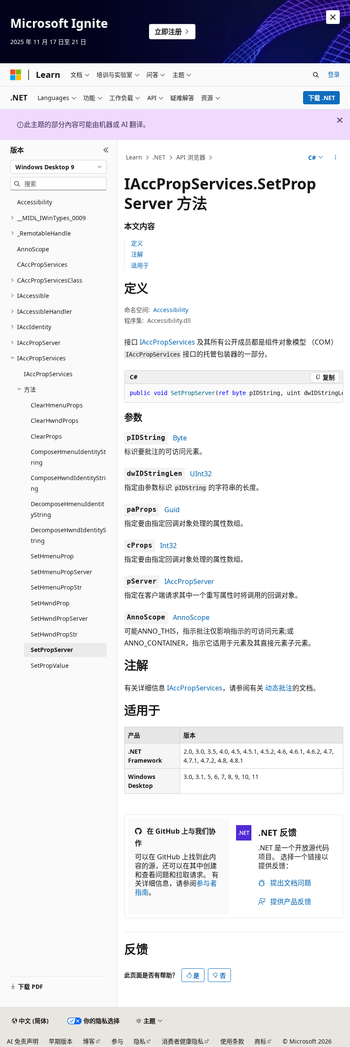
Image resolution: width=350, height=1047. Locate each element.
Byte (180, 437)
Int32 (168, 545)
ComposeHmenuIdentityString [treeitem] (68, 457)
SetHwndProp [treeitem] (50, 603)
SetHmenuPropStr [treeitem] (56, 587)
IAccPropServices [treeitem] (48, 374)
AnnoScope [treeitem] (33, 249)
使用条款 (232, 1041)
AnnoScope (191, 617)
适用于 (140, 265)
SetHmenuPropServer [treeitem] (61, 572)
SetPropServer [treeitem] (52, 650)
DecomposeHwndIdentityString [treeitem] (68, 535)
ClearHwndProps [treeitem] (55, 420)
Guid (172, 509)
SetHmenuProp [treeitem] (52, 556)
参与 (117, 1041)
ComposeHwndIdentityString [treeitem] (68, 483)
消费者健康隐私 (183, 1041)
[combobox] (58, 167)
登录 (334, 74)
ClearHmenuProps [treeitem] (57, 405)
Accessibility (170, 310)
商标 (260, 1041)
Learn (134, 157)
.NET (159, 157)
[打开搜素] (315, 75)
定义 (137, 243)
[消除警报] (333, 17)
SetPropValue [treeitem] (50, 665)
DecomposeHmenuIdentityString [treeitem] (67, 509)
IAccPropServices (167, 342)
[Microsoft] (15, 74)
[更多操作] (335, 158)
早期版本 (61, 1041)
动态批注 (278, 688)
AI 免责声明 (22, 1041)
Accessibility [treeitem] (34, 202)
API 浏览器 (190, 157)
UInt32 (201, 473)
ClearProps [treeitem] (46, 436)
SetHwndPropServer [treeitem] (59, 618)
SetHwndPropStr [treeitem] (54, 634)
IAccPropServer (189, 581)
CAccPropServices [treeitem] (42, 264)
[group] (233, 393)
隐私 (140, 1041)
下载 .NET (321, 98)
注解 (137, 254)
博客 (89, 1041)
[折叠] (106, 150)
